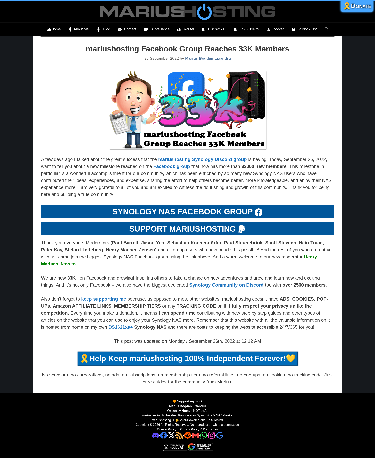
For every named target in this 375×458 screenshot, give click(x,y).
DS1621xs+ (217, 29)
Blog (106, 29)
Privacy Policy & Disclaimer (199, 429)
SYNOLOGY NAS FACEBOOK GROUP (182, 211)
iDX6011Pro (249, 29)
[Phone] (187, 435)
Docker (278, 29)
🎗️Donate (357, 5)
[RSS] (179, 435)
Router (189, 29)
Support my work (189, 401)
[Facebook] (163, 435)
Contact (130, 29)
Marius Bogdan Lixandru (187, 406)
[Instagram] (219, 435)
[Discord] (155, 435)
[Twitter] (171, 435)
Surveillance (160, 29)
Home (56, 29)
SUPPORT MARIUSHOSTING (182, 229)
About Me (81, 29)
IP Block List (307, 29)
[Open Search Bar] (326, 29)
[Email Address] (195, 435)
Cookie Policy (166, 429)
